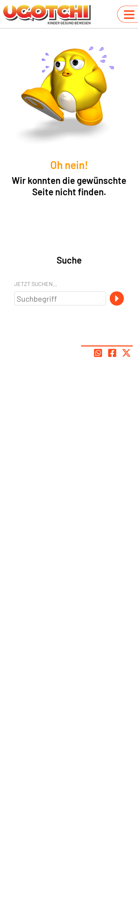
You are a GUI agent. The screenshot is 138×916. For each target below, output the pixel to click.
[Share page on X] (126, 352)
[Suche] (117, 298)
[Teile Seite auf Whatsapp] (98, 352)
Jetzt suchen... (35, 283)
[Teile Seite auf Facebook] (112, 352)
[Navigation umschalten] (129, 14)
